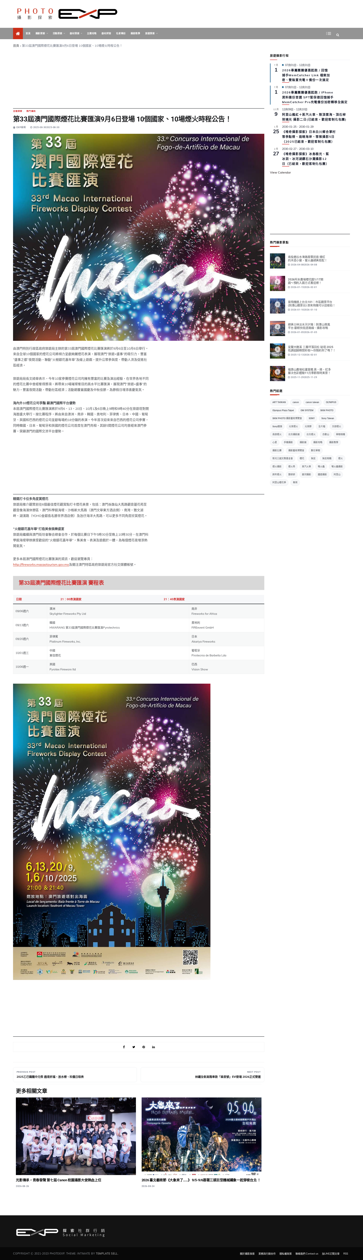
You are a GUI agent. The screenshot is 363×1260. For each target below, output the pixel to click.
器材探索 (74, 33)
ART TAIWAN (279, 402)
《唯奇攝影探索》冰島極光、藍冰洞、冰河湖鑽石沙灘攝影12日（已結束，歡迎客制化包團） (305, 159)
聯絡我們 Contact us (307, 1253)
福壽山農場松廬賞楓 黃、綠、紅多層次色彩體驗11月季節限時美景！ (309, 371)
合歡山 (325, 434)
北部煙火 (336, 426)
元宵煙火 (293, 426)
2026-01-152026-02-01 (304, 287)
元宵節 (308, 426)
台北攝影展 (294, 434)
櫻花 (302, 458)
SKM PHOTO (326, 410)
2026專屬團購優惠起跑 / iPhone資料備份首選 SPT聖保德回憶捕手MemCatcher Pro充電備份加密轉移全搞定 (315, 97)
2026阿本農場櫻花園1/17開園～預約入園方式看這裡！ (305, 281)
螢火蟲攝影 (337, 466)
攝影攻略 (317, 442)
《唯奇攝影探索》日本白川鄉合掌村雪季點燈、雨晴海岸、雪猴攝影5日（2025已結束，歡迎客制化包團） (309, 136)
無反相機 (326, 458)
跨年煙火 (277, 474)
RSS (345, 1253)
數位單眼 (315, 450)
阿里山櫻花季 (279, 482)
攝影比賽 (277, 450)
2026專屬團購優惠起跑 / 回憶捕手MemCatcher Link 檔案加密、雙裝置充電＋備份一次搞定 (306, 75)
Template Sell (107, 1253)
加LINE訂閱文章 (331, 1253)
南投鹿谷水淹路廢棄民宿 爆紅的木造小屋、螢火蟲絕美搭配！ (307, 258)
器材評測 (106, 33)
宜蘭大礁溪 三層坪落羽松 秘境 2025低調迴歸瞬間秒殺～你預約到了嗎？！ (312, 348)
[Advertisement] (138, 82)
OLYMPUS (331, 402)
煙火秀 (291, 466)
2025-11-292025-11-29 (304, 377)
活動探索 (57, 33)
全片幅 (321, 426)
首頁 (28, 33)
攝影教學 (135, 33)
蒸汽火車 (306, 466)
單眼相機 (340, 434)
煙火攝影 (277, 466)
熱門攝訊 (31, 111)
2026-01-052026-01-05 (304, 332)
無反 (313, 458)
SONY (312, 418)
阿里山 (337, 474)
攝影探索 (40, 33)
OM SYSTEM (307, 410)
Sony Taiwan (327, 418)
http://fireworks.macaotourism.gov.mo (41, 565)
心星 (274, 442)
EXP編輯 (21, 127)
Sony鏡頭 (277, 426)
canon (296, 402)
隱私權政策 (285, 1253)
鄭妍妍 (291, 474)
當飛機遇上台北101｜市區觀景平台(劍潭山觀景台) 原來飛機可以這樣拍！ (311, 303)
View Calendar (280, 172)
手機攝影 (288, 442)
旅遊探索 (150, 33)
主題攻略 (92, 33)
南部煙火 (277, 434)
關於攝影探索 (247, 1253)
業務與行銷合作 (267, 1253)
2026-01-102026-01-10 (304, 309)
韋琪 (295, 482)
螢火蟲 (321, 466)
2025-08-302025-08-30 (46, 127)
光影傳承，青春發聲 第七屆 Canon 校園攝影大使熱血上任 (58, 1180)
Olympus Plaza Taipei (283, 410)
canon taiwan (312, 402)
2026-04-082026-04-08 (304, 264)
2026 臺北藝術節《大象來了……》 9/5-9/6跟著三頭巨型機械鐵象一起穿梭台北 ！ (201, 1180)
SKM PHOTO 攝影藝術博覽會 (287, 418)
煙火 (340, 458)
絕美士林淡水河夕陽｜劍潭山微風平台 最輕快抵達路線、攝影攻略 (309, 326)
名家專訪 (121, 33)
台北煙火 (311, 434)
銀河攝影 (306, 474)
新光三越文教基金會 (282, 458)
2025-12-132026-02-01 (304, 354)
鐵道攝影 (322, 474)
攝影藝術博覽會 (296, 450)
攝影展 (303, 442)
